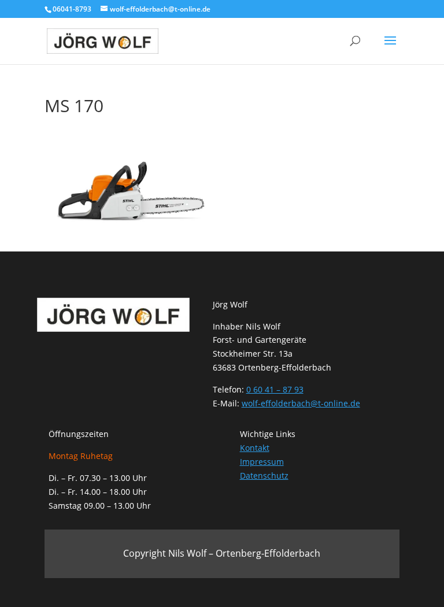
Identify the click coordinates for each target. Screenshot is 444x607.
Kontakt (254, 447)
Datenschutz (264, 475)
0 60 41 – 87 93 (275, 389)
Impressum (262, 461)
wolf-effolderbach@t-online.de (301, 403)
